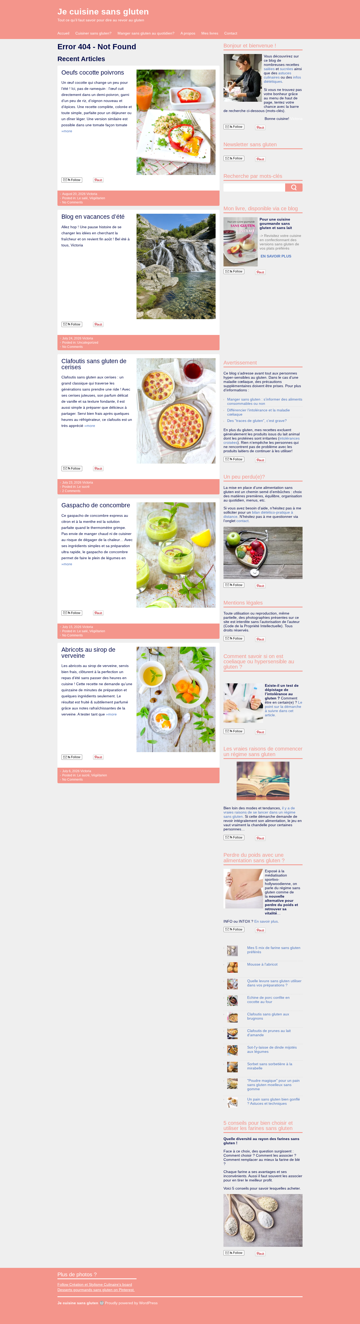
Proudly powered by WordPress (131, 1303)
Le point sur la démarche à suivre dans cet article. (283, 708)
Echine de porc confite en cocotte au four (268, 999)
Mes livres (209, 33)
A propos (188, 33)
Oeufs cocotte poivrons (92, 72)
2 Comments (71, 491)
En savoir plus (266, 921)
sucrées (286, 69)
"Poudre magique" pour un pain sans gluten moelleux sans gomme (273, 1084)
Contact (230, 33)
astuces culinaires (277, 75)
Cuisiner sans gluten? (93, 33)
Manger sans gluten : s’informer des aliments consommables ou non (264, 401)
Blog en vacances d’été (93, 216)
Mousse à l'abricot (262, 964)
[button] (240, 241)
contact (242, 521)
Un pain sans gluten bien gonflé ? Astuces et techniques (273, 1101)
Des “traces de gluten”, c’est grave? (257, 420)
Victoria (91, 194)
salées (269, 69)
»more (66, 131)
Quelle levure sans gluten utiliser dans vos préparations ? (274, 983)
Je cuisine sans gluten (103, 11)
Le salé (82, 198)
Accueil (63, 33)
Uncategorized (87, 342)
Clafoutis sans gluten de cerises (94, 364)
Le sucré (83, 486)
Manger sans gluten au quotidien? (146, 33)
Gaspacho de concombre (95, 505)
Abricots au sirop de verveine (88, 652)
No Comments (72, 202)
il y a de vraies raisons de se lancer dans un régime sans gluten (259, 812)
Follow (75, 180)
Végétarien (97, 198)
